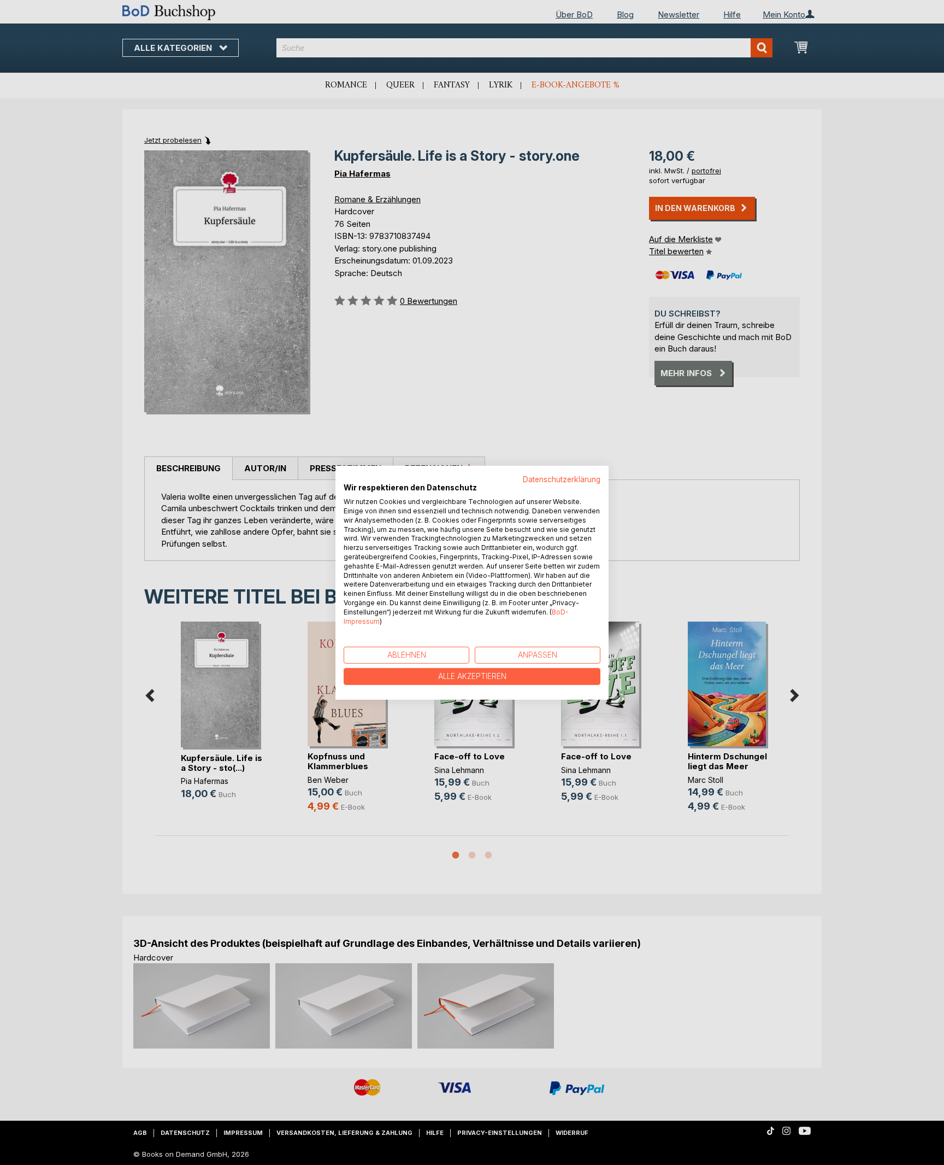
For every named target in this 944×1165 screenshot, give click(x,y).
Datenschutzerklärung (561, 479)
